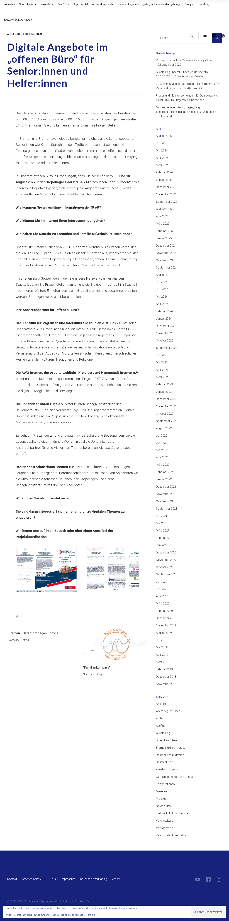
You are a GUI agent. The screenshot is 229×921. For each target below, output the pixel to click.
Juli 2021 (161, 516)
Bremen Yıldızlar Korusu (170, 747)
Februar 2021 (164, 538)
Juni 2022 (162, 442)
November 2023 (166, 333)
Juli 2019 (161, 640)
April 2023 (162, 369)
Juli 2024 (161, 282)
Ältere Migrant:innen (168, 711)
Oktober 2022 (164, 413)
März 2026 (162, 165)
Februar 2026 (164, 172)
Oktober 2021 (164, 501)
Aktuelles (13, 34)
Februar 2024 (164, 311)
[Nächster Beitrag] (114, 644)
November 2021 (166, 494)
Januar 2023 (164, 391)
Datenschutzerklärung (93, 879)
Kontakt (12, 879)
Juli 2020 (161, 581)
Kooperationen (32, 34)
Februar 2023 (164, 384)
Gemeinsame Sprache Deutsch (175, 776)
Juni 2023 (162, 355)
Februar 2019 (164, 669)
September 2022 (166, 421)
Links (53, 879)
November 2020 (166, 559)
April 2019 (162, 654)
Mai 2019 (162, 647)
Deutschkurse (164, 762)
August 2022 (164, 428)
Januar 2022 (164, 479)
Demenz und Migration (170, 755)
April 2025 (162, 216)
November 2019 (166, 625)
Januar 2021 (164, 545)
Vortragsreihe (164, 828)
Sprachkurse (164, 806)
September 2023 (166, 348)
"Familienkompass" (96, 667)
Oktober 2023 (164, 340)
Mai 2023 (162, 362)
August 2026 (164, 136)
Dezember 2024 (166, 245)
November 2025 (166, 194)
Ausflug (160, 725)
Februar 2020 (164, 611)
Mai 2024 (162, 296)
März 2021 (162, 530)
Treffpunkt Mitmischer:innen (173, 813)
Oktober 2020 (164, 567)
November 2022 (166, 406)
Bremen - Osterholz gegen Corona (33, 633)
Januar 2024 (164, 318)
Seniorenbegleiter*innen (18, 20)
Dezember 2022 (166, 399)
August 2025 (164, 209)
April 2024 (162, 304)
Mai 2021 (162, 523)
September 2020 (166, 574)
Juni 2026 (162, 143)
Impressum (68, 879)
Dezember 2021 (166, 486)
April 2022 (162, 457)
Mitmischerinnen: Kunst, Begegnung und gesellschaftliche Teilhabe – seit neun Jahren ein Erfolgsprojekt (186, 112)
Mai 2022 (162, 450)
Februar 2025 (164, 231)
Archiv (160, 718)
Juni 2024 (162, 289)
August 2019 (164, 632)
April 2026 (162, 158)
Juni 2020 (162, 589)
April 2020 (162, 596)
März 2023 (162, 377)
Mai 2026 (162, 150)
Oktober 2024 (164, 260)
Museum (161, 791)
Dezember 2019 (166, 618)
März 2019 (162, 662)
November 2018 (166, 684)
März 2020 (162, 603)
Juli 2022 (161, 435)
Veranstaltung (164, 820)
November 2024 (166, 253)
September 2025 (166, 201)
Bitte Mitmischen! (166, 740)
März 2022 (162, 464)
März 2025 (162, 223)
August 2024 (164, 275)
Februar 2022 (164, 472)
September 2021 (166, 508)
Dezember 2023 (166, 326)
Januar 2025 (164, 238)
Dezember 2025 (166, 187)
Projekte (161, 798)
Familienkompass (167, 769)
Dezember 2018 (166, 676)
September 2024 (166, 267)
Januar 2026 (164, 179)
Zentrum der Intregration (171, 835)
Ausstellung (163, 733)
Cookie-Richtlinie (87, 915)
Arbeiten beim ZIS (33, 879)
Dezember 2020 (166, 552)
